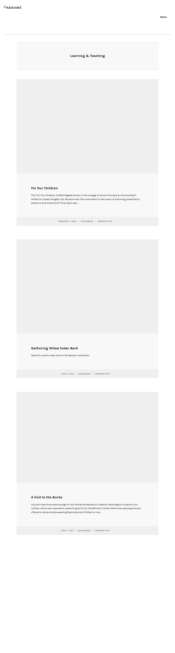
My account (132, 592)
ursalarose (87, 221)
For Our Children (44, 188)
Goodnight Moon (99, 585)
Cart (128, 582)
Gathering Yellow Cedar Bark (54, 348)
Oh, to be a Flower (99, 590)
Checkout (131, 587)
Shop (128, 576)
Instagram (94, 17)
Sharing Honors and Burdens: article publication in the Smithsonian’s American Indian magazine (103, 612)
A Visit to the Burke (46, 497)
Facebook (79, 17)
